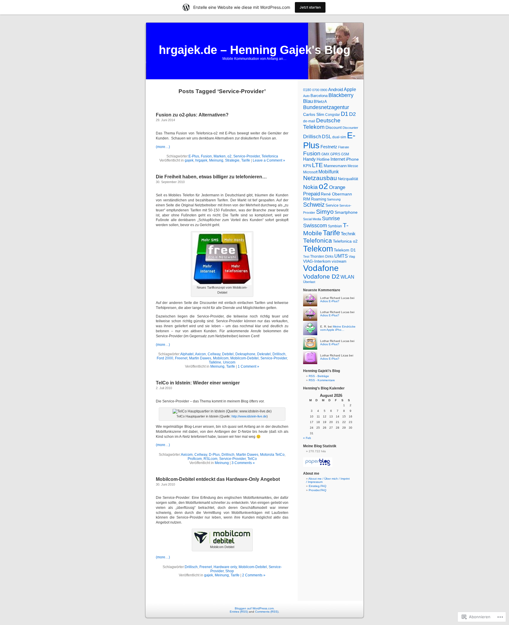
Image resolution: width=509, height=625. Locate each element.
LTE (317, 165)
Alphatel (187, 354)
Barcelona (319, 95)
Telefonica (270, 156)
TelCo (252, 459)
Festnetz (328, 146)
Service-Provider (246, 156)
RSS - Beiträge (319, 376)
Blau (308, 101)
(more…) (163, 147)
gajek (189, 160)
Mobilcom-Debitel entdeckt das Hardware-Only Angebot (218, 479)
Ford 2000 (165, 358)
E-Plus (194, 156)
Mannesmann (335, 166)
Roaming (318, 199)
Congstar (332, 115)
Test (306, 256)
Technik (348, 233)
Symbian (335, 226)
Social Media (312, 219)
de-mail (309, 121)
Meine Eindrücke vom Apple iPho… (338, 328)
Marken (220, 156)
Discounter (350, 127)
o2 (229, 156)
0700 (315, 90)
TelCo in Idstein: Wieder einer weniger (198, 382)
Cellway (214, 354)
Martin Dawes (200, 358)
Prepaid (311, 194)
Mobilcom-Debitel (244, 358)
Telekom (318, 248)
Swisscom (315, 225)
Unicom (229, 362)
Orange (337, 187)
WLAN (347, 276)
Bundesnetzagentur (326, 107)
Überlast (309, 282)
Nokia (310, 187)
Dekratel (264, 354)
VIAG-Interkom (317, 261)
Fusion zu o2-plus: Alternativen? (192, 114)
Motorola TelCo (272, 455)
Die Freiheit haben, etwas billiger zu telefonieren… (211, 176)
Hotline (323, 159)
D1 (344, 114)
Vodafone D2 (321, 276)
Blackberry (340, 95)
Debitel (228, 354)
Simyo (325, 211)
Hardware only (225, 567)
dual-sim (339, 137)
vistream (339, 261)
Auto (306, 96)
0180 (307, 90)
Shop (229, 571)
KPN (307, 166)
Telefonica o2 (345, 241)
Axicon (200, 354)
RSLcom (210, 459)
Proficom (195, 459)
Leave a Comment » (269, 160)
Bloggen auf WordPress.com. (255, 608)
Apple (350, 89)
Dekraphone (245, 354)
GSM (345, 154)
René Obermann (336, 194)
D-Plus (214, 455)
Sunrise (331, 218)
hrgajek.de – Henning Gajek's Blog (254, 49)
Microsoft (310, 172)
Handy (309, 159)
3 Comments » (243, 463)
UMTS (341, 256)
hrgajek (201, 160)
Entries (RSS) (239, 611)
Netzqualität (348, 179)
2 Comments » (253, 575)
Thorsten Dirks (321, 256)
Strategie (232, 160)
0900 (323, 90)
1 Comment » (248, 366)
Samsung (334, 199)
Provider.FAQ (317, 490)
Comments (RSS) (266, 611)
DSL (326, 136)
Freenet (181, 358)
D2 (352, 114)
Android (335, 89)
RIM (306, 199)
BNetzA (320, 101)
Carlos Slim (313, 114)
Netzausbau (320, 178)
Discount (333, 127)
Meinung (216, 160)
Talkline (215, 362)
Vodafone (321, 268)
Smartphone (346, 212)
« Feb (307, 438)
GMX (325, 154)
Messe (353, 166)
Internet (337, 159)
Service (331, 205)
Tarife (245, 160)
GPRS (335, 154)
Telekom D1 (345, 250)
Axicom (187, 455)
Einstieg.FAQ (317, 486)
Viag (352, 256)
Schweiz (314, 204)
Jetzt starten (310, 7)
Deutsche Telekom (322, 123)
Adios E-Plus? (329, 301)
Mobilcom (221, 358)
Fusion (206, 156)
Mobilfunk (328, 171)
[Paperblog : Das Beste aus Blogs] (317, 466)
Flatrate (343, 147)
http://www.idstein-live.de (249, 416)
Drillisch (278, 354)
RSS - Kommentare (322, 380)
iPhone (352, 159)
